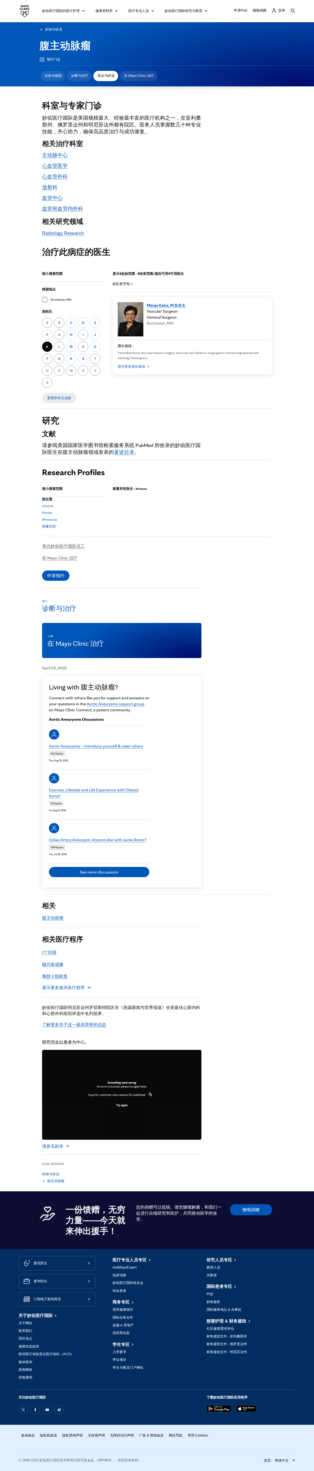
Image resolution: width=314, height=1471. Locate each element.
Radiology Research (63, 233)
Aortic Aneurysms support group (115, 703)
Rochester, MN (61, 299)
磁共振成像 (52, 964)
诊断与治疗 (79, 75)
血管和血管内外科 (62, 208)
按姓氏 (47, 311)
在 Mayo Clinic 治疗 (139, 75)
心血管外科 (55, 176)
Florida (47, 513)
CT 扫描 (49, 952)
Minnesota (49, 519)
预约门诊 (53, 59)
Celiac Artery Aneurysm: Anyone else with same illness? (97, 839)
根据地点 (49, 289)
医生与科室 (106, 75)
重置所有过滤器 (59, 398)
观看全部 (49, 526)
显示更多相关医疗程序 (63, 987)
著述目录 (124, 452)
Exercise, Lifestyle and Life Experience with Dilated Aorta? (93, 792)
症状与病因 (53, 75)
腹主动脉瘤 (65, 45)
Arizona (47, 506)
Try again (122, 1105)
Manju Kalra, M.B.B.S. (166, 305)
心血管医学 (55, 166)
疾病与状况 (53, 29)
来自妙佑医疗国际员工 (63, 546)
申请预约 (55, 575)
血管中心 (52, 198)
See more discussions (99, 872)
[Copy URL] (150, 1094)
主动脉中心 (55, 155)
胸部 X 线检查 (54, 976)
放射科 (49, 187)
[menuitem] (53, 76)
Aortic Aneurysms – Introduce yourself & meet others (96, 746)
